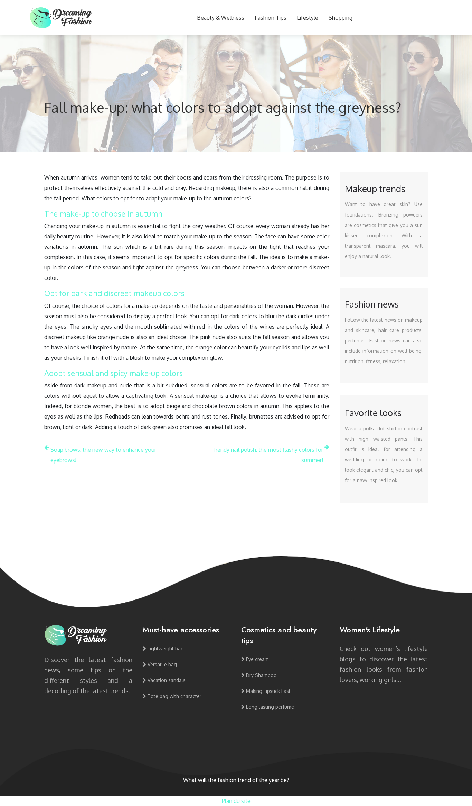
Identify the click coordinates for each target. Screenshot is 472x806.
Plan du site (236, 800)
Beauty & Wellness (220, 17)
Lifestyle (307, 17)
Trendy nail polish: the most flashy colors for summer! (267, 455)
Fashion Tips (270, 17)
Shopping (340, 17)
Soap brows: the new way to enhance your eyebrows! (103, 455)
